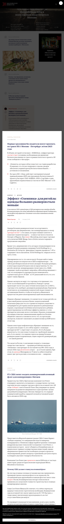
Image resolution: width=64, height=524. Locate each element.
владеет (10, 480)
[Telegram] (17, 189)
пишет (27, 237)
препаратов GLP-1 (14, 233)
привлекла (31, 460)
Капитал (9, 137)
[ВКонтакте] (8, 189)
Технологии (16, 137)
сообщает (15, 387)
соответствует (12, 155)
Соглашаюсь (32, 520)
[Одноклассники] (11, 189)
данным (17, 352)
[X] (14, 189)
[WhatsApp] (20, 189)
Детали (19, 195)
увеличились (25, 350)
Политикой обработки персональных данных (46, 514)
